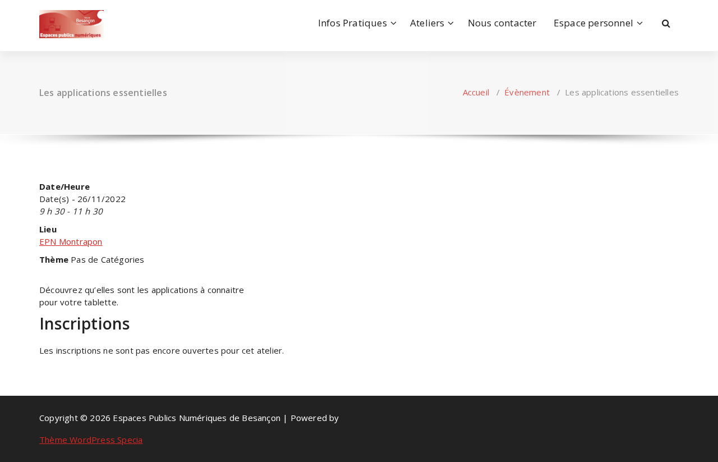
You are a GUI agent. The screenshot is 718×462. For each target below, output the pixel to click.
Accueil (476, 92)
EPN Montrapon (71, 241)
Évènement (527, 92)
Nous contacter (502, 22)
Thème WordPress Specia (90, 439)
